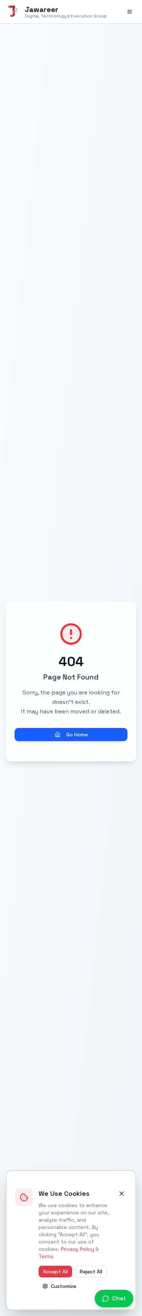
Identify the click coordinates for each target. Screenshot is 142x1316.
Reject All (91, 1271)
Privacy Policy (77, 1249)
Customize (63, 1286)
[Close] (122, 1193)
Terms (46, 1256)
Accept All (55, 1271)
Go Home (77, 734)
